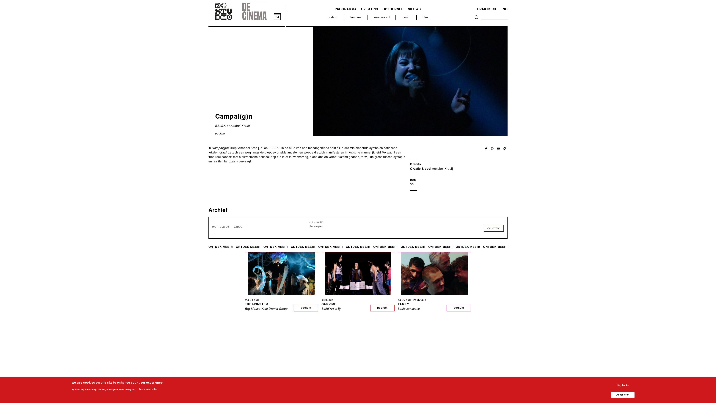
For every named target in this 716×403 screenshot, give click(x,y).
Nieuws (414, 9)
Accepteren (622, 395)
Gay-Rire (328, 304)
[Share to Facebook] (486, 148)
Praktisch (486, 9)
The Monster (256, 304)
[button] (504, 148)
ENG (504, 9)
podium (333, 17)
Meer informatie (148, 389)
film (425, 17)
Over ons (369, 9)
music (406, 17)
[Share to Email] (498, 148)
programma (346, 9)
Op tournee (392, 9)
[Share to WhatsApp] (492, 148)
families (356, 17)
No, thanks (623, 386)
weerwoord (382, 17)
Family (403, 304)
